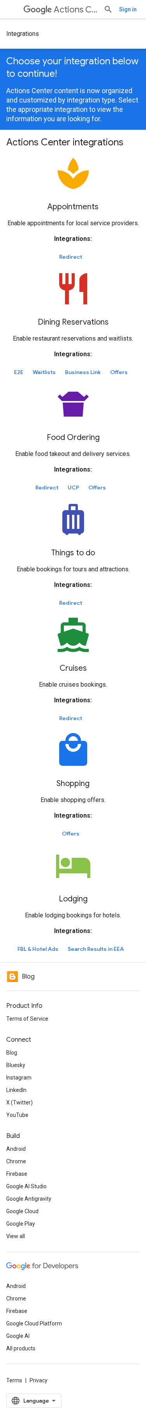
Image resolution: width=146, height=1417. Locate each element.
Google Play (20, 1224)
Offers (119, 372)
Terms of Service (27, 1019)
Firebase (16, 1174)
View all (15, 1236)
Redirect (70, 256)
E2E (18, 372)
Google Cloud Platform (34, 1323)
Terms (14, 1380)
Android (16, 1149)
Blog (11, 1052)
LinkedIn (16, 1090)
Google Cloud (22, 1211)
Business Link (83, 372)
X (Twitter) (19, 1102)
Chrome (16, 1161)
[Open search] (108, 9)
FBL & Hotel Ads (38, 948)
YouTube (17, 1115)
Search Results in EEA (96, 948)
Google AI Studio (26, 1186)
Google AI (18, 1336)
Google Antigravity (28, 1199)
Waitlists (44, 372)
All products (20, 1348)
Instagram (19, 1077)
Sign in (128, 9)
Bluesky (15, 1065)
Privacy (38, 1380)
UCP (73, 487)
